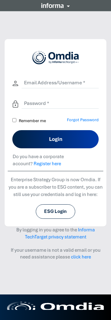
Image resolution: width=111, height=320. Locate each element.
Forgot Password (83, 119)
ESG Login (55, 211)
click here (81, 257)
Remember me (32, 120)
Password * (36, 103)
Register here (47, 164)
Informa (55, 5)
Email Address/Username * (54, 82)
